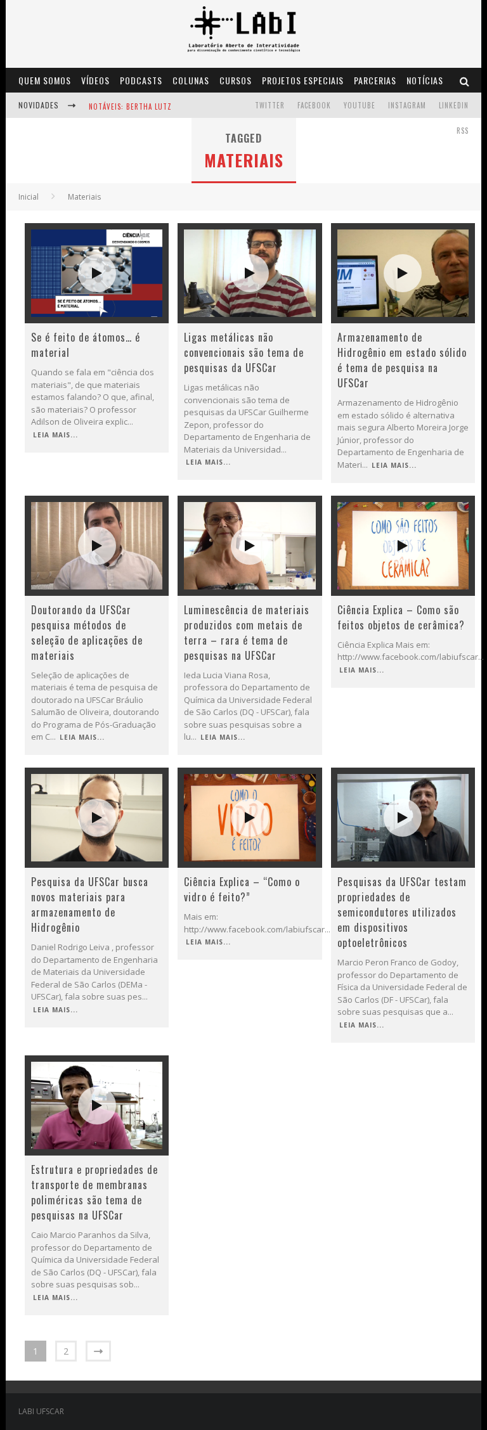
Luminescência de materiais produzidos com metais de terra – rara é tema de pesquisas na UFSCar (246, 632)
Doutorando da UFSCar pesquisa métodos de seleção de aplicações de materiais (87, 632)
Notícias (424, 80)
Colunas (190, 80)
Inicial (28, 196)
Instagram (407, 105)
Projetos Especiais (303, 80)
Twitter (270, 105)
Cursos (235, 80)
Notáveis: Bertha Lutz (130, 106)
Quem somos (44, 80)
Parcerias (375, 80)
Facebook (314, 105)
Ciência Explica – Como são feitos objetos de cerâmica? (401, 617)
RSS (463, 131)
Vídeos (95, 80)
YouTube (359, 105)
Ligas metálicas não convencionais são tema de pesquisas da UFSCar (244, 352)
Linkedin (454, 105)
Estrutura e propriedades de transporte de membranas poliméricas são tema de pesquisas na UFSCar (94, 1192)
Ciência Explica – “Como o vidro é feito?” (242, 889)
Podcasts (141, 80)
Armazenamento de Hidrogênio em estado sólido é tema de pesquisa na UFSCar (402, 360)
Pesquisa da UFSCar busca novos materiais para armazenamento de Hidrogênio (89, 904)
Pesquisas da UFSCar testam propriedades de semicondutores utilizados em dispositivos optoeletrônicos (402, 912)
